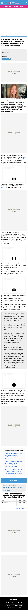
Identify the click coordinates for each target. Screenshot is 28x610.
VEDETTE (15, 7)
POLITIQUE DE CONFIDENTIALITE (14, 604)
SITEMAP (13, 607)
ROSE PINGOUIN (14, 599)
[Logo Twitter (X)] (6, 59)
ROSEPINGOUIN (5, 35)
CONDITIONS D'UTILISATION (14, 602)
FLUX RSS (9, 607)
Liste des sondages (20, 508)
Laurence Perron (5, 52)
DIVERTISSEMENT (14, 35)
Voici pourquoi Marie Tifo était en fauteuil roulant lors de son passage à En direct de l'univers (14, 471)
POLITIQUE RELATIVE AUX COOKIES (14, 605)
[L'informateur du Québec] (14, 2)
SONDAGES (8, 7)
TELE (21, 7)
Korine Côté (22, 159)
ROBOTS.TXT (18, 607)
